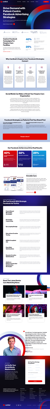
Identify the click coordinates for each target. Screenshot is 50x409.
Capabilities (31, 388)
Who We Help (22, 388)
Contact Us (40, 401)
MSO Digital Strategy (32, 398)
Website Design (32, 394)
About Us (40, 388)
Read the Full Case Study (30, 192)
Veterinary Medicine (22, 397)
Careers (40, 397)
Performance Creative (32, 391)
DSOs (21, 395)
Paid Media (31, 390)
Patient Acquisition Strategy (33, 395)
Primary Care (22, 396)
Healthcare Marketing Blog (42, 390)
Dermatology (22, 400)
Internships (40, 398)
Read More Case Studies (6, 51)
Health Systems (22, 392)
